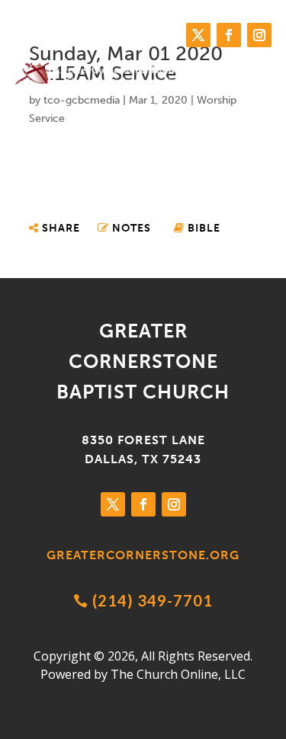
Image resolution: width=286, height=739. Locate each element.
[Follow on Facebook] (229, 35)
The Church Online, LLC (178, 674)
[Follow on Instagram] (259, 35)
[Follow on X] (198, 35)
